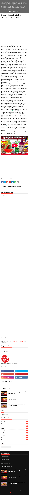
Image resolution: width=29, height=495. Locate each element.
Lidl (14, 423)
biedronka (7, 178)
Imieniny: (17, 341)
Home (5, 490)
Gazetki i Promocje (6, 19)
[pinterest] (21, 374)
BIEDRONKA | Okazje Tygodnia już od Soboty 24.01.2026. (17, 398)
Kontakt (14, 490)
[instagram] (7, 377)
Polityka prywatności (21, 490)
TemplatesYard (12, 492)
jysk (14, 432)
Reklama (9, 490)
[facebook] (7, 371)
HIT (11, 178)
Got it (18, 11)
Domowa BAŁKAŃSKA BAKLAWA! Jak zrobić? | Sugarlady (16, 405)
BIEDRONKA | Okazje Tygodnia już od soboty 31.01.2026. (17, 392)
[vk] (21, 377)
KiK (14, 437)
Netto (14, 428)
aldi (14, 426)
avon (14, 439)
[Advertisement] (14, 33)
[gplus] (7, 374)
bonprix (14, 435)
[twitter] (21, 371)
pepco (14, 430)
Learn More (12, 11)
